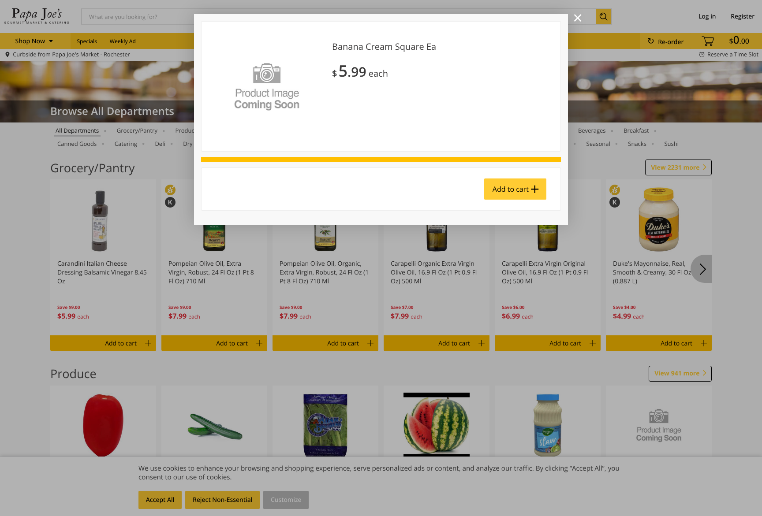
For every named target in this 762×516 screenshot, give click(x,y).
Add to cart (511, 189)
